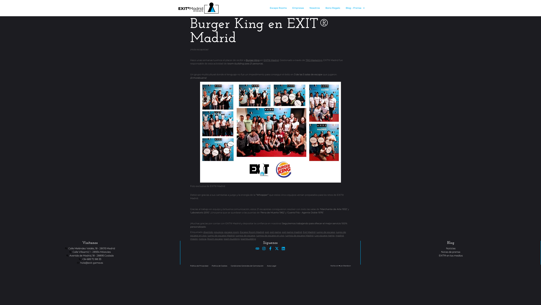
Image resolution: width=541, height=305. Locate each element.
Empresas (298, 8)
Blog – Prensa (353, 8)
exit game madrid (292, 232)
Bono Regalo (332, 8)
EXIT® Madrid (271, 60)
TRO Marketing (314, 60)
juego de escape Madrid (221, 235)
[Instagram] (264, 248)
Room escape (215, 239)
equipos (218, 232)
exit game (275, 232)
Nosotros (315, 8)
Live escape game (324, 235)
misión (194, 239)
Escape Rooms (278, 8)
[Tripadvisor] (257, 248)
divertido (208, 232)
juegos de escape (245, 235)
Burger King (253, 60)
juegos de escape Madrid (299, 235)
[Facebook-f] (270, 248)
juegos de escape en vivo (270, 235)
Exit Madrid (309, 232)
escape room (231, 232)
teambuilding (248, 239)
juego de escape (325, 232)
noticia (202, 239)
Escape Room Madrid (252, 232)
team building (232, 239)
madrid (340, 235)
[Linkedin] (283, 248)
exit (267, 232)
